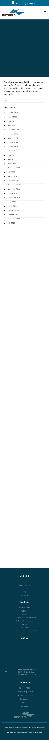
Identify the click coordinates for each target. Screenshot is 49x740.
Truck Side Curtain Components (24, 631)
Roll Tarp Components (24, 621)
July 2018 (11, 223)
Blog (24, 592)
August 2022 (12, 117)
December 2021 (14, 138)
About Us (24, 588)
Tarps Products (24, 585)
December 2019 (14, 185)
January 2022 (13, 134)
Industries (24, 582)
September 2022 (14, 113)
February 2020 (13, 181)
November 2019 (14, 189)
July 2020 (11, 172)
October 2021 (13, 142)
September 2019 (14, 198)
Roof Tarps (24, 627)
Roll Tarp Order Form (25, 695)
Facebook (24, 703)
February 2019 (13, 210)
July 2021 (11, 151)
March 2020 (12, 176)
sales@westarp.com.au (24, 692)
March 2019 (12, 206)
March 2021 (12, 164)
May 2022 (11, 125)
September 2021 (14, 147)
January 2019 (13, 214)
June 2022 (12, 121)
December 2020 (14, 168)
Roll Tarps (24, 611)
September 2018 (14, 219)
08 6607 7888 (32, 4)
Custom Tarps (24, 608)
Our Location (24, 699)
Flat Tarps (24, 614)
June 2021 (12, 155)
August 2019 (12, 202)
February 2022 (13, 130)
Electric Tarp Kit (24, 624)
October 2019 (13, 193)
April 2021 (11, 159)
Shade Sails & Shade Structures (24, 618)
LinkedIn (24, 706)
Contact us (24, 595)
